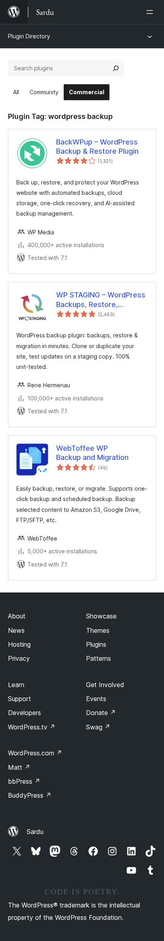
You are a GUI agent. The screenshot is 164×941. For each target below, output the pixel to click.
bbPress (24, 781)
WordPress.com (35, 753)
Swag (98, 727)
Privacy (19, 658)
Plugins (96, 644)
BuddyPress (29, 795)
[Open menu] (151, 12)
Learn (16, 685)
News (16, 630)
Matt (19, 767)
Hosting (19, 644)
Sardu (35, 832)
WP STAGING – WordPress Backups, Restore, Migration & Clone (100, 300)
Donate (101, 713)
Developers (24, 713)
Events (96, 699)
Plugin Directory (29, 36)
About (16, 616)
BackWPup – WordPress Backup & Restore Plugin (97, 146)
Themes (97, 630)
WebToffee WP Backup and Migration (92, 453)
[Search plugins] (116, 68)
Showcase (101, 616)
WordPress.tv (31, 727)
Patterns (98, 658)
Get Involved (105, 685)
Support (19, 699)
